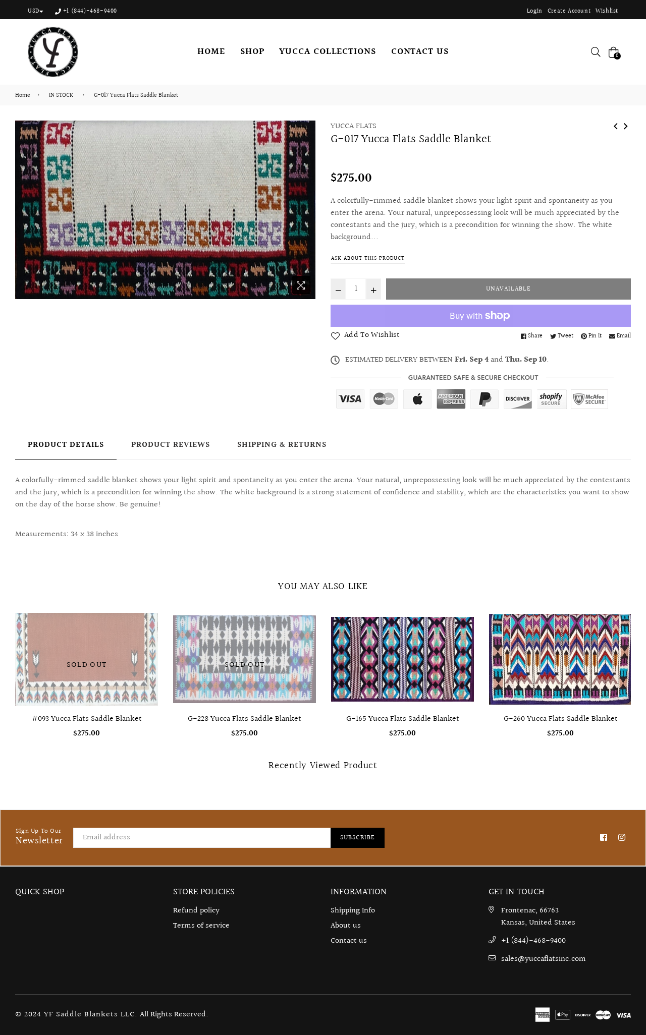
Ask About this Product (368, 258)
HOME (211, 51)
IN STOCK (61, 95)
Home (22, 95)
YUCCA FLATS (353, 126)
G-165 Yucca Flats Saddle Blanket (402, 719)
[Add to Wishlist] (462, 657)
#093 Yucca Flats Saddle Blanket (87, 719)
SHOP (252, 51)
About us (346, 925)
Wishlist (607, 11)
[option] (165, 210)
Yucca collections (327, 51)
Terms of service (201, 925)
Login (535, 11)
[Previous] (616, 126)
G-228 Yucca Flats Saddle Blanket (244, 719)
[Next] (626, 126)
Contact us (349, 941)
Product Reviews (170, 445)
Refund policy (196, 910)
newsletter (39, 837)
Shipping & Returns (282, 445)
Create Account (569, 11)
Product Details (66, 445)
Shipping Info (353, 910)
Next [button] (638, 654)
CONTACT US (420, 51)
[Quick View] (462, 637)
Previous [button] (7, 654)
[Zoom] (301, 285)
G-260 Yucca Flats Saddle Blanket (561, 719)
